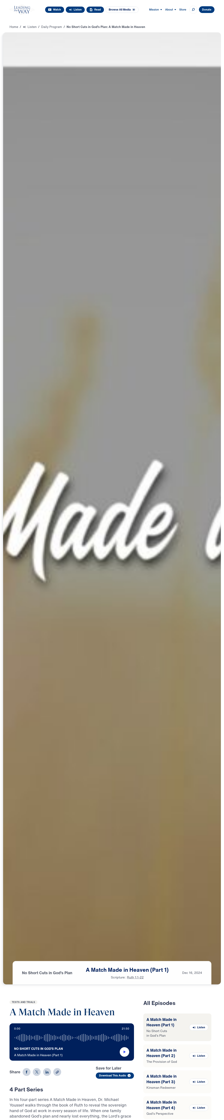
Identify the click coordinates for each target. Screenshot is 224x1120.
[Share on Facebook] (27, 1072)
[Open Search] (193, 10)
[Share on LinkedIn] (47, 1072)
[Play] (124, 1052)
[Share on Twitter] (37, 1072)
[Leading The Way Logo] (22, 10)
